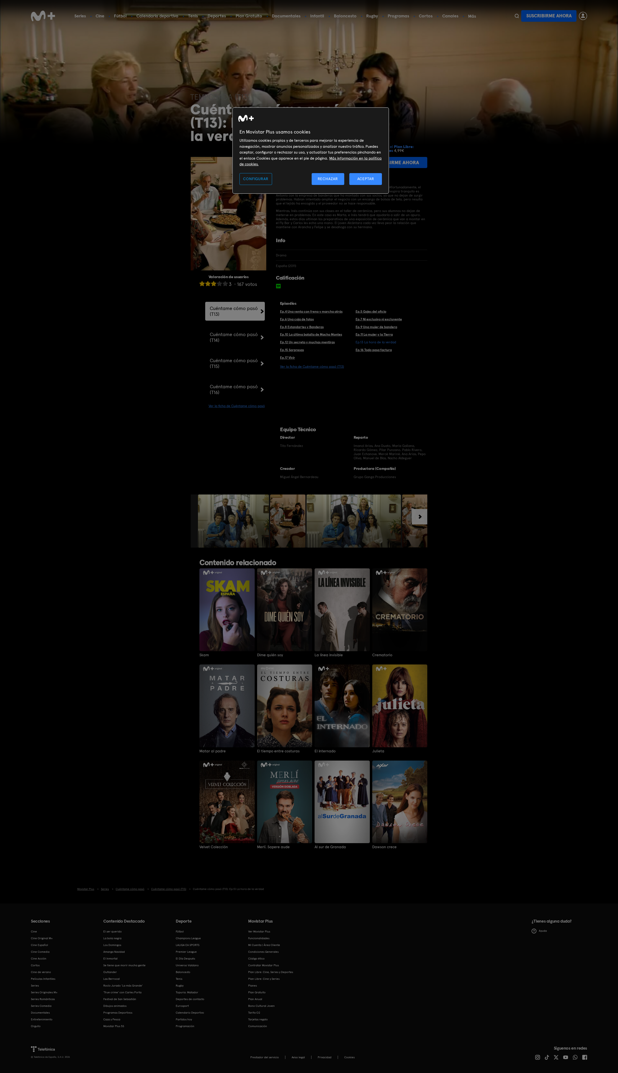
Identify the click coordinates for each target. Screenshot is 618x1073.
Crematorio (382, 655)
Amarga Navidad (114, 951)
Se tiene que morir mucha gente (124, 965)
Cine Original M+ (42, 938)
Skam (204, 655)
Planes (252, 985)
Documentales (286, 15)
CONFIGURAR (255, 178)
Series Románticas (43, 999)
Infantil (317, 15)
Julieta (378, 751)
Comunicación (257, 1026)
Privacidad (324, 1057)
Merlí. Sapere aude (273, 847)
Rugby (372, 15)
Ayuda (543, 930)
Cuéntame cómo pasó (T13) (234, 311)
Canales (450, 15)
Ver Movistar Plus (259, 931)
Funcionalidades (258, 938)
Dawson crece (384, 847)
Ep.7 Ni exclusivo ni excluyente (379, 319)
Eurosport (182, 1006)
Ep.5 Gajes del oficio (371, 311)
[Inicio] (43, 16)
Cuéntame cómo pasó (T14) (234, 337)
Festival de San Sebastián (119, 999)
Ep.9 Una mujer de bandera (376, 327)
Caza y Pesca (111, 1019)
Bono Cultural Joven (261, 1006)
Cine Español (39, 945)
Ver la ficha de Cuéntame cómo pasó (237, 406)
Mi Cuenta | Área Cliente (264, 945)
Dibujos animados (114, 1006)
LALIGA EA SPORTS (187, 945)
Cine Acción (38, 958)
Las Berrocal (111, 979)
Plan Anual (255, 999)
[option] (234, 521)
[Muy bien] (225, 283)
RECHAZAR (328, 178)
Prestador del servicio (264, 1057)
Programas (398, 15)
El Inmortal (110, 958)
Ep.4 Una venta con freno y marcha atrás (311, 311)
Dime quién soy (270, 655)
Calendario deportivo (157, 15)
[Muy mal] (202, 283)
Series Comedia (41, 1006)
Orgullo (36, 1026)
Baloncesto (345, 15)
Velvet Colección (213, 847)
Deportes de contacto (190, 999)
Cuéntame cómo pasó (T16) (234, 389)
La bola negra (112, 938)
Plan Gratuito (249, 15)
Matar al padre (212, 751)
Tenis (193, 15)
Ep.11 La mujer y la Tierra (374, 334)
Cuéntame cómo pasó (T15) (234, 363)
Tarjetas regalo (258, 1019)
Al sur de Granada (330, 847)
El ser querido (112, 931)
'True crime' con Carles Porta (122, 992)
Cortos (426, 15)
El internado (325, 751)
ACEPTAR (365, 178)
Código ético (256, 958)
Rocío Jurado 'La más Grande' (123, 985)
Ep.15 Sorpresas (292, 350)
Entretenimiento (41, 1019)
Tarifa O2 (254, 1012)
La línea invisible (329, 655)
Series (80, 15)
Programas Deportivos (117, 1012)
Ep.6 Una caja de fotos (297, 319)
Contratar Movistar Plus (263, 965)
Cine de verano (41, 972)
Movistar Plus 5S (113, 1026)
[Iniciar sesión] (583, 16)
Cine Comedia (40, 951)
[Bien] (219, 283)
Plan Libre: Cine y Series (264, 979)
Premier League (186, 951)
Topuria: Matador (187, 992)
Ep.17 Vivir (287, 358)
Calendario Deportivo (190, 1012)
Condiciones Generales (263, 951)
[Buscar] (517, 16)
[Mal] (208, 283)
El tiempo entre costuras (278, 751)
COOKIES (349, 1057)
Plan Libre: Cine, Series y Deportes (270, 972)
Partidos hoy (184, 1019)
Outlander (110, 972)
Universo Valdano (187, 965)
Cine (100, 15)
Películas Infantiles (43, 979)
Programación (185, 1026)
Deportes (217, 15)
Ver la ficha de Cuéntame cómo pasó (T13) (312, 366)
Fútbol (120, 15)
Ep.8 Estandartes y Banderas (302, 327)
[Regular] (213, 283)
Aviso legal (298, 1057)
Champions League (188, 938)
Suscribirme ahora (549, 16)
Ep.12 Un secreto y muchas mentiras (307, 342)
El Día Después (185, 958)
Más (472, 16)
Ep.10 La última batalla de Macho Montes (311, 334)
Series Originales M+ (44, 992)
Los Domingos (112, 945)
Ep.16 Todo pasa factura (374, 350)
